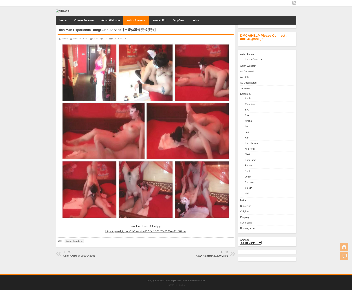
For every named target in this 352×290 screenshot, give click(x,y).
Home (63, 20)
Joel (247, 132)
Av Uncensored (248, 82)
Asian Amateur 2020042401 (212, 255)
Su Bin (248, 187)
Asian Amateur (136, 20)
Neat (247, 154)
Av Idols (244, 77)
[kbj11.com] (62, 10)
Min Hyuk (250, 148)
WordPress (199, 280)
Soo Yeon (250, 182)
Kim (247, 137)
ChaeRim (250, 104)
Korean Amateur (84, 20)
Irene (247, 126)
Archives (245, 240)
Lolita (195, 20)
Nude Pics (245, 206)
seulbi (248, 176)
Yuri (247, 193)
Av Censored (247, 71)
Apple (248, 98)
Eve (247, 115)
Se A (247, 171)
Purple (248, 165)
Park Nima (250, 160)
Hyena (248, 120)
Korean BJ (159, 20)
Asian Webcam (110, 20)
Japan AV (245, 88)
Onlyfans (178, 20)
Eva (247, 109)
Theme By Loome (176, 285)
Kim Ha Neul (251, 143)
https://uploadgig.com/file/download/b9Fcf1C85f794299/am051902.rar (145, 231)
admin (65, 38)
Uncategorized (247, 228)
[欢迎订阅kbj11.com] (294, 3)
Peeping (244, 217)
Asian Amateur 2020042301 (79, 255)
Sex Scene (246, 222)
